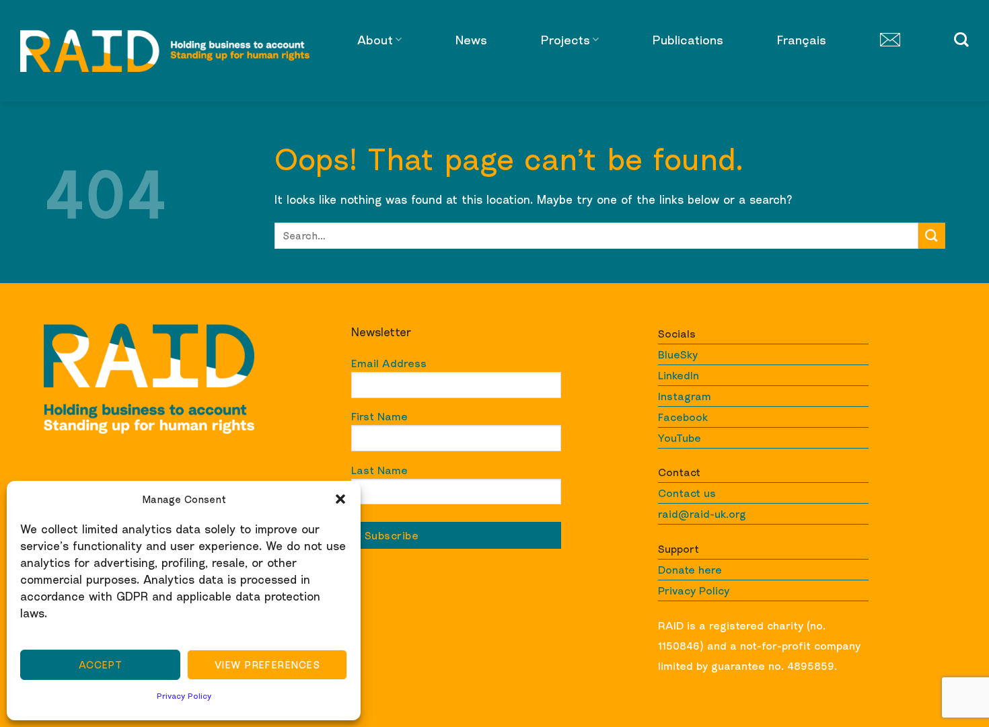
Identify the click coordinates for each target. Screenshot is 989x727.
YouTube (679, 438)
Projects (565, 39)
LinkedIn (678, 375)
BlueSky (678, 354)
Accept (100, 664)
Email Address (389, 363)
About (375, 39)
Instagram (684, 396)
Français (801, 39)
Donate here (690, 569)
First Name (379, 416)
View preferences (267, 664)
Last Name (379, 470)
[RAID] (164, 51)
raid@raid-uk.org (702, 514)
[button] (340, 499)
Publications (688, 39)
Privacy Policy (184, 696)
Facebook (683, 417)
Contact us (687, 493)
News (471, 39)
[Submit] (931, 236)
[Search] (961, 39)
